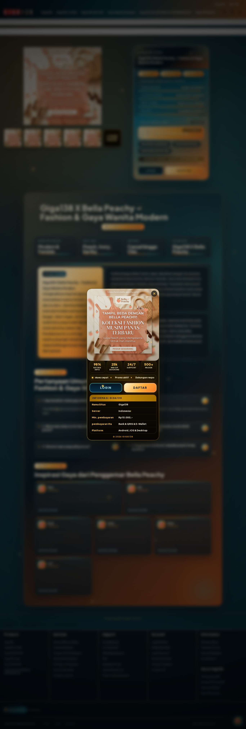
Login (105, 388)
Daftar (140, 388)
